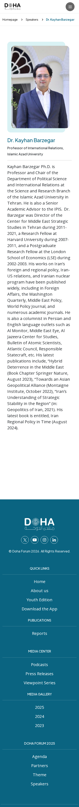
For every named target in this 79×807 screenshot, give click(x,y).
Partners (39, 765)
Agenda (39, 756)
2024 (39, 716)
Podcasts (39, 664)
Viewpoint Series (40, 682)
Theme (39, 774)
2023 (39, 725)
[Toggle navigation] (70, 6)
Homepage (10, 19)
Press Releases (39, 673)
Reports (39, 633)
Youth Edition (39, 599)
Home (39, 581)
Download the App (39, 609)
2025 (39, 707)
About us (39, 590)
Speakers (31, 19)
